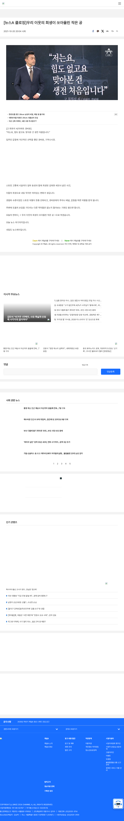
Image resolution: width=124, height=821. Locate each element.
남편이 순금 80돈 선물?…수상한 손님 (22, 602)
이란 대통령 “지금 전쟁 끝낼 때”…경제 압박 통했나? (27, 596)
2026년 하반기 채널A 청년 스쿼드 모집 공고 (33, 722)
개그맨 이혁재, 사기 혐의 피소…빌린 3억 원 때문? (27, 622)
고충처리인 (110, 752)
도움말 (108, 759)
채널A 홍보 (48, 747)
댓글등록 (111, 371)
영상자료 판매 (49, 786)
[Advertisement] (62, 694)
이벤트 (108, 756)
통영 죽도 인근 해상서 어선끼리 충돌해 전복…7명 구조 (44, 408)
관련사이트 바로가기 (11, 729)
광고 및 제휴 (69, 743)
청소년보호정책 (91, 750)
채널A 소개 (48, 743)
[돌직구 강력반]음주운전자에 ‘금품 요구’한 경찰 (26, 609)
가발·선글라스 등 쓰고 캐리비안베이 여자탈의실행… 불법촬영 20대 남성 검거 (53, 453)
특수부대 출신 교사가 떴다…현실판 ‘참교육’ (21, 589)
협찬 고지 (68, 750)
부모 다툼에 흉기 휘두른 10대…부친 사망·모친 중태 (43, 431)
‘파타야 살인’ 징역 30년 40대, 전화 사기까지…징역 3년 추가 (47, 442)
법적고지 (47, 782)
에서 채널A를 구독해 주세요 (46, 241)
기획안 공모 (48, 791)
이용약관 (88, 743)
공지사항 (7, 721)
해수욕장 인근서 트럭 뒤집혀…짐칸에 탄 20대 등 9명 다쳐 (46, 419)
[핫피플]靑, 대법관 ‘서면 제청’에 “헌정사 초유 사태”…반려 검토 (32, 615)
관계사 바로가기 (71, 729)
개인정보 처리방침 (92, 747)
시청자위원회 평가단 (113, 743)
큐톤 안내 (68, 747)
